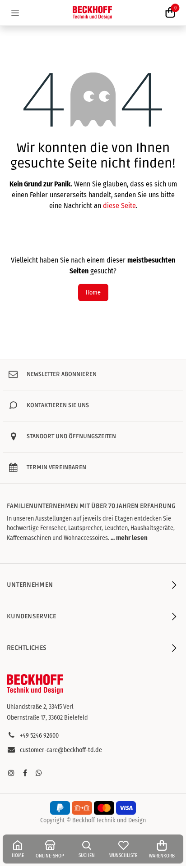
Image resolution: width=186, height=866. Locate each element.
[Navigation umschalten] (15, 12)
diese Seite (119, 205)
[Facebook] (25, 773)
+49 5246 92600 (39, 735)
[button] (128, 538)
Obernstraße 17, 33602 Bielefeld (47, 717)
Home (93, 292)
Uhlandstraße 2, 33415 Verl (40, 707)
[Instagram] (11, 772)
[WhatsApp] (39, 772)
